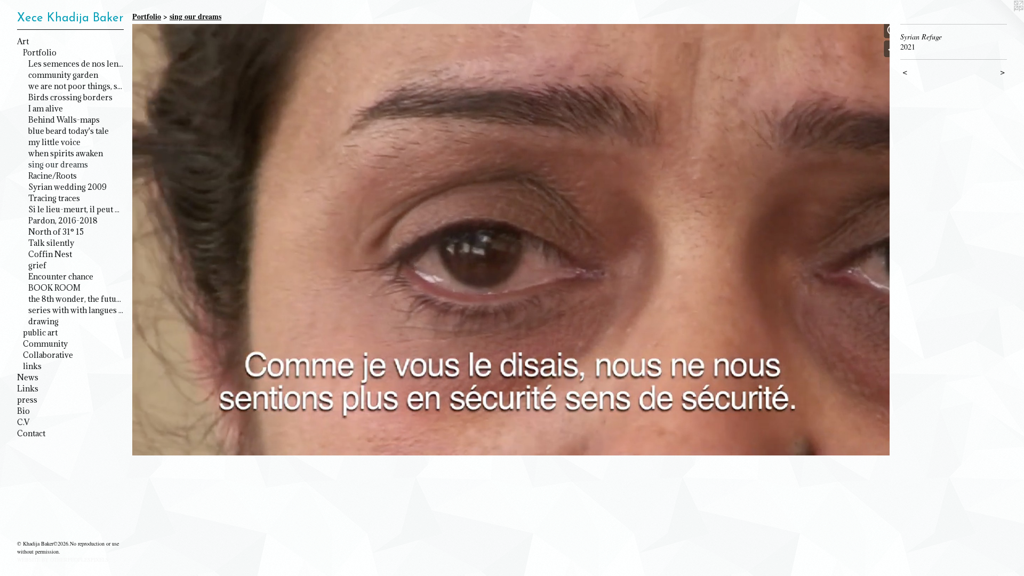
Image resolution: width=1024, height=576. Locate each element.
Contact (31, 433)
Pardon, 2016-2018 (63, 220)
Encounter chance (60, 276)
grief (37, 265)
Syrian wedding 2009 (67, 187)
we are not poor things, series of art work (76, 86)
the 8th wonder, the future (76, 299)
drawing (43, 321)
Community (45, 344)
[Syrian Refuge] (511, 239)
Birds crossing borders (70, 97)
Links (27, 388)
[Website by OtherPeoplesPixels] (1002, 21)
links (32, 366)
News (27, 377)
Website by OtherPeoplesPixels (63, 559)
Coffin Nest (50, 254)
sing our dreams (58, 164)
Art (23, 41)
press (27, 400)
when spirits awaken (65, 153)
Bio (23, 411)
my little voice (54, 142)
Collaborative (48, 355)
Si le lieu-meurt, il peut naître (76, 209)
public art (40, 332)
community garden (63, 75)
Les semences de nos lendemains (76, 64)
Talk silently (51, 243)
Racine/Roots (52, 176)
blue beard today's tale (68, 131)
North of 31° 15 (56, 232)
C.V (23, 422)
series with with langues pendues (76, 310)
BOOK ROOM (54, 288)
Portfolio (40, 52)
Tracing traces (54, 198)
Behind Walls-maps (64, 120)
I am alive (45, 108)
